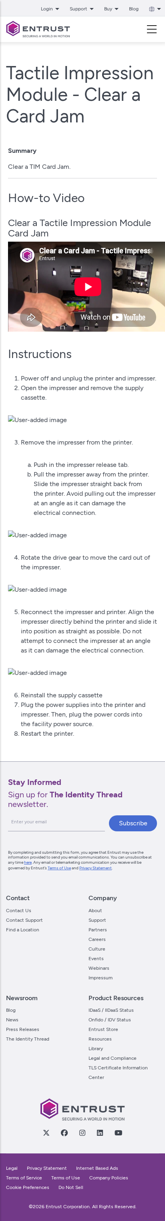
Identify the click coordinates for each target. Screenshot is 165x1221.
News (12, 1020)
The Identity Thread (27, 1039)
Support (97, 920)
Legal (12, 1168)
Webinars (99, 968)
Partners (98, 930)
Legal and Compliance (113, 1058)
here (28, 862)
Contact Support (24, 920)
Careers (97, 939)
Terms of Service (24, 1178)
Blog (134, 9)
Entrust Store (103, 1029)
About (95, 910)
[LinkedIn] (100, 1132)
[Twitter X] (46, 1132)
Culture (97, 949)
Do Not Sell (70, 1187)
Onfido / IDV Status (110, 1020)
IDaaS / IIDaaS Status (111, 1010)
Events (96, 958)
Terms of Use (59, 868)
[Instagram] (82, 1132)
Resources (100, 1039)
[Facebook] (64, 1132)
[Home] (38, 29)
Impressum (101, 978)
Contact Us (18, 910)
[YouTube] (118, 1132)
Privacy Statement (95, 868)
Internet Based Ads (97, 1168)
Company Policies (108, 1178)
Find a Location (22, 930)
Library (96, 1048)
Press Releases (22, 1029)
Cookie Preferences (27, 1187)
